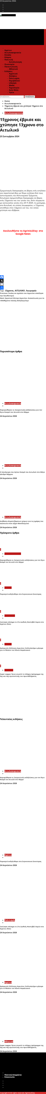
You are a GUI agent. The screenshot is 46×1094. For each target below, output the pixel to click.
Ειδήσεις (8, 71)
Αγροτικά (13, 73)
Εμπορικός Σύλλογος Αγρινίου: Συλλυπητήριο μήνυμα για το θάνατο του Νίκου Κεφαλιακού (21, 649)
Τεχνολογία (14, 87)
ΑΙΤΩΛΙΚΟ (20, 291)
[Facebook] (23, 277)
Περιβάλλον (14, 80)
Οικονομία (9, 64)
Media (11, 85)
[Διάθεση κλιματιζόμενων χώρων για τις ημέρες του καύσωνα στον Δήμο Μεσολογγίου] (23, 513)
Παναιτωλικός (11, 66)
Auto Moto (13, 90)
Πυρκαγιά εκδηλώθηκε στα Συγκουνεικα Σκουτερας (20, 594)
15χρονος (9, 291)
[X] (23, 280)
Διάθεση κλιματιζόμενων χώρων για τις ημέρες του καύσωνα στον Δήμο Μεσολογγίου (21, 522)
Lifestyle (12, 83)
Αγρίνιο (8, 50)
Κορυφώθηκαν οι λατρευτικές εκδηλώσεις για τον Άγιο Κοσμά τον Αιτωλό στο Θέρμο (21, 411)
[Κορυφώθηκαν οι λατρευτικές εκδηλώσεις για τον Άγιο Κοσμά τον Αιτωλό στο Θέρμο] (23, 399)
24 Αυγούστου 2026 (8, 416)
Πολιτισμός (14, 78)
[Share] (23, 288)
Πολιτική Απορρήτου (13, 1075)
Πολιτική (8, 59)
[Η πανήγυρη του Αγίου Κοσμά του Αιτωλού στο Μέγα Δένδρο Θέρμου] (23, 461)
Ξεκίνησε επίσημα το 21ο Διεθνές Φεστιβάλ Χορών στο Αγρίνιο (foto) (22, 623)
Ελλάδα (7, 55)
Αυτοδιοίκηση (15, 62)
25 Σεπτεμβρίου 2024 (9, 137)
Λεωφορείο (31, 291)
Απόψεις (13, 76)
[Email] (23, 284)
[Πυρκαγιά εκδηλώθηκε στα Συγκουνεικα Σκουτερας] (6, 581)
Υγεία (11, 92)
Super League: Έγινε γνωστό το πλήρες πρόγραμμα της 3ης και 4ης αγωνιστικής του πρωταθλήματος (21, 675)
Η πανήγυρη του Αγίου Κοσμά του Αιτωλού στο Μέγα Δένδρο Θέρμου (22, 473)
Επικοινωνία (9, 1077)
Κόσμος (7, 57)
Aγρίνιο (8, 587)
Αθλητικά (13, 69)
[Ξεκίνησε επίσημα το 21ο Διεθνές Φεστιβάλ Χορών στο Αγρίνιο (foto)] (8, 609)
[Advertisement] (23, 325)
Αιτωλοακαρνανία (12, 52)
